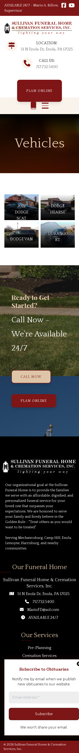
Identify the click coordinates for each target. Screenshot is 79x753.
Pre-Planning (39, 648)
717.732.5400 (47, 67)
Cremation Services (39, 656)
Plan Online (39, 91)
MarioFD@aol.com (43, 610)
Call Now (31, 377)
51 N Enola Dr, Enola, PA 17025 (43, 594)
